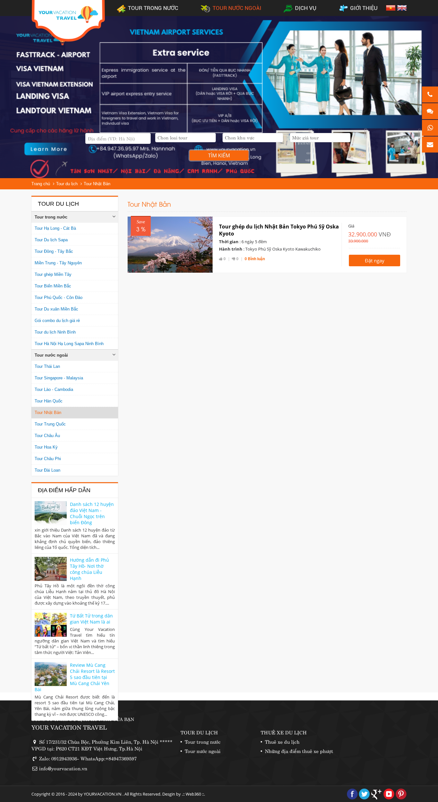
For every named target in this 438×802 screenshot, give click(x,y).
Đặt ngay (374, 260)
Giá (351, 226)
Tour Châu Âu (47, 435)
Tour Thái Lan (47, 366)
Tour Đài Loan (47, 470)
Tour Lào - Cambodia (54, 389)
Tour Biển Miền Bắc (53, 286)
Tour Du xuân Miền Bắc (56, 309)
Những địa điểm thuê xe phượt (299, 750)
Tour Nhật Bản (97, 183)
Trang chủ (40, 183)
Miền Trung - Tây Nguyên (58, 262)
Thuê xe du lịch (282, 741)
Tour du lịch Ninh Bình (55, 332)
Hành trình (230, 249)
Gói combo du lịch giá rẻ (57, 320)
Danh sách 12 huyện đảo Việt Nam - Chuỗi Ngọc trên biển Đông (92, 513)
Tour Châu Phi (48, 458)
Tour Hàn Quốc (49, 401)
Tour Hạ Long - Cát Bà (55, 228)
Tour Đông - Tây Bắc (54, 251)
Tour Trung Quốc (50, 424)
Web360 (193, 794)
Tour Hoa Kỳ (46, 447)
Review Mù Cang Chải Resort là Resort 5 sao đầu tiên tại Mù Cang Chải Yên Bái (75, 677)
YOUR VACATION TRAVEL (69, 727)
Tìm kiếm (219, 155)
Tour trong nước (51, 217)
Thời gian (229, 241)
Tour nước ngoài (51, 355)
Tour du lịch (67, 183)
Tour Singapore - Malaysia (59, 378)
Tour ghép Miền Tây (53, 274)
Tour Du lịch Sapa (51, 239)
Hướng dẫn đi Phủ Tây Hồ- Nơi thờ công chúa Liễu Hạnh (89, 569)
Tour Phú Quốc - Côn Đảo (58, 297)
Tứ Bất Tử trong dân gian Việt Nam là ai (91, 619)
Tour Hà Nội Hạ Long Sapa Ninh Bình (69, 343)
